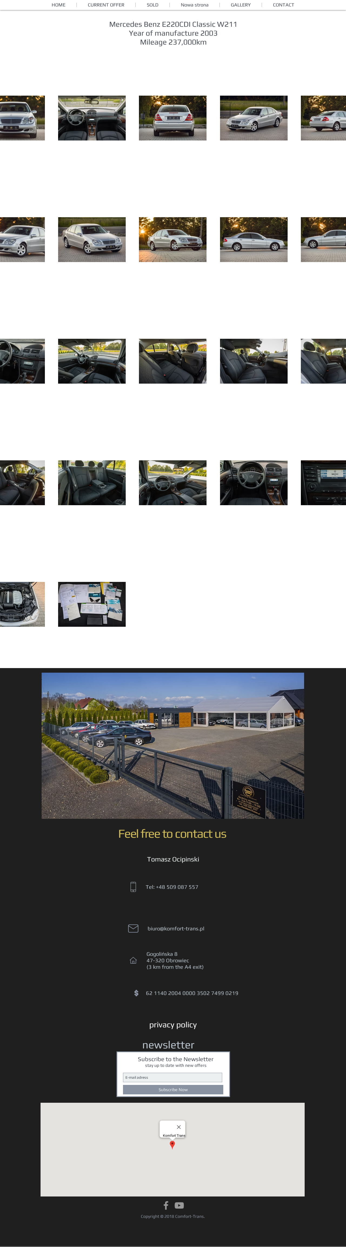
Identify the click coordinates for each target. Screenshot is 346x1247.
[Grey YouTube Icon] (179, 1205)
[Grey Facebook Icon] (166, 1205)
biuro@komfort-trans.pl (176, 928)
